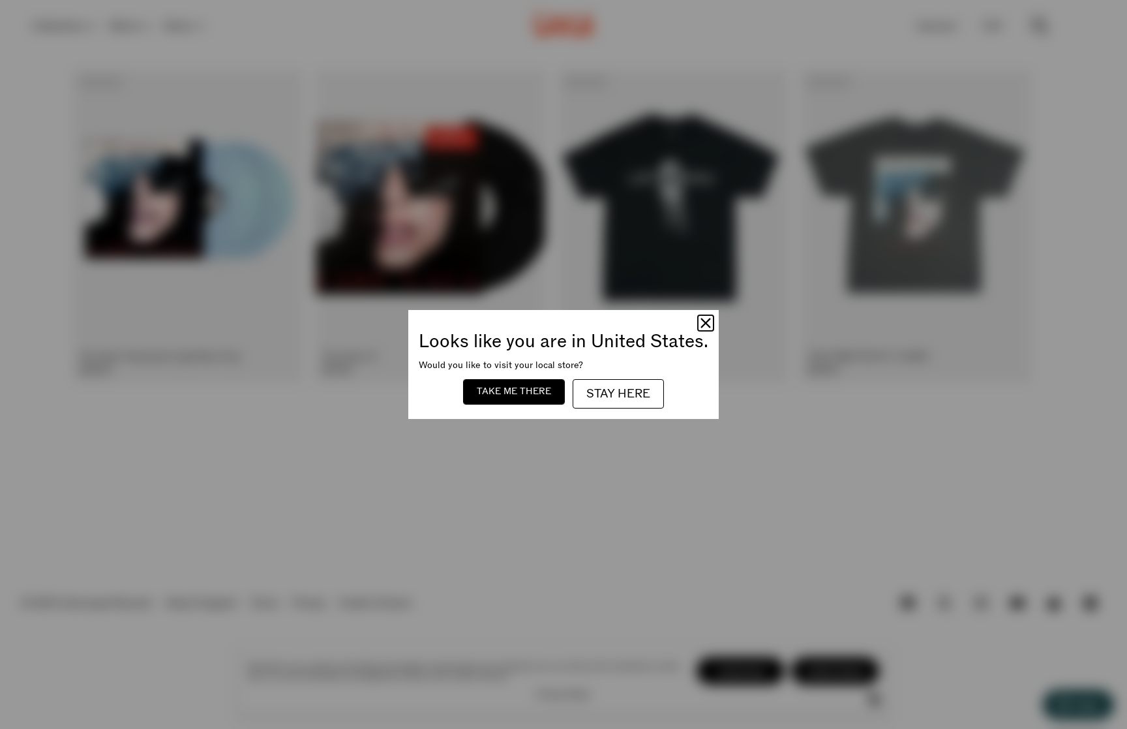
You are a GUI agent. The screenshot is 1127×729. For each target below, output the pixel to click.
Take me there (514, 391)
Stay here (618, 393)
